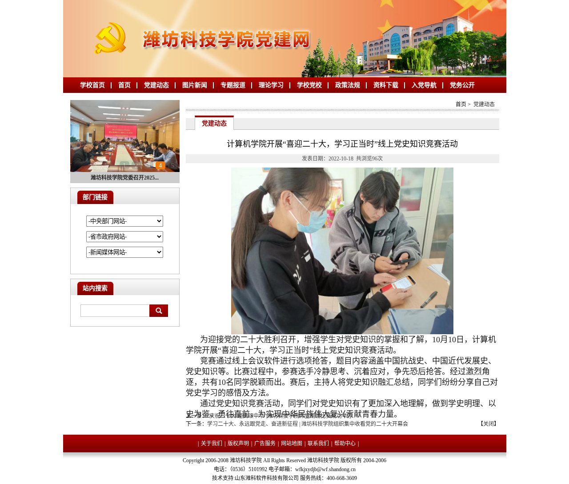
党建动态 (156, 85)
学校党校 (309, 85)
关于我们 (211, 443)
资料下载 (385, 85)
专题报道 (232, 85)
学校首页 (92, 85)
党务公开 (462, 85)
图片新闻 (194, 85)
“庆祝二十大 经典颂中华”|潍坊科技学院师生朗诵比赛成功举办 (280, 416)
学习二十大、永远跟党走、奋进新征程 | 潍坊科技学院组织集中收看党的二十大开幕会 (307, 424)
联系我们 (318, 443)
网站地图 (291, 443)
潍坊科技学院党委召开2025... (125, 178)
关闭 (488, 424)
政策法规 (347, 85)
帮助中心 (345, 443)
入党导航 (424, 85)
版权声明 (238, 443)
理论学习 (271, 85)
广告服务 (265, 443)
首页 (124, 85)
